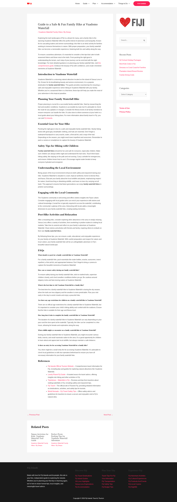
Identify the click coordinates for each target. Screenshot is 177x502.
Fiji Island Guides (81, 478)
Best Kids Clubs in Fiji (127, 64)
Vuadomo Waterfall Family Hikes (50, 32)
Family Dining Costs (126, 75)
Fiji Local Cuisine (134, 484)
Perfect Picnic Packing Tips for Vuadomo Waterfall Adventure (59, 437)
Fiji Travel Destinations (83, 476)
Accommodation (107, 3)
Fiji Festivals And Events (137, 481)
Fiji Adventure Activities (136, 476)
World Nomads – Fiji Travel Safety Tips (62, 391)
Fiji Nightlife (132, 487)
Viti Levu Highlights (82, 481)
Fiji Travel (51, 386)
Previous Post (33, 415)
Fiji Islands (48, 118)
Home (77, 3)
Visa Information (108, 478)
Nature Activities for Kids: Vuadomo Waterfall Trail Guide (39, 437)
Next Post (108, 415)
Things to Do (123, 3)
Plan (94, 3)
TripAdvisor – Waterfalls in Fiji (58, 380)
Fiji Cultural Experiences (137, 478)
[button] (88, 3)
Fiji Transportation (108, 481)
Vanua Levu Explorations (84, 484)
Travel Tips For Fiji (108, 476)
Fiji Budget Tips (107, 487)
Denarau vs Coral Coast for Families (132, 67)
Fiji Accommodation (82, 487)
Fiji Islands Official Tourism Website (61, 366)
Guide (85, 3)
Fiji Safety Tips (107, 484)
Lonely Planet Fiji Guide (56, 374)
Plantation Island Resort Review (131, 71)
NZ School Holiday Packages (130, 60)
